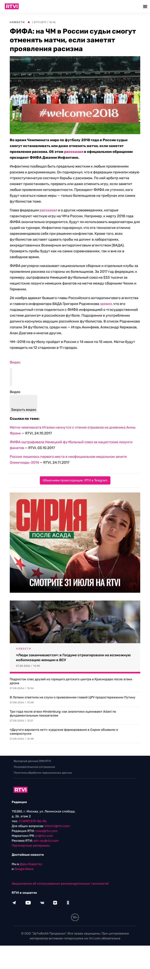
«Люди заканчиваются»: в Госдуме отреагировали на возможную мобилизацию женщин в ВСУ (73, 657)
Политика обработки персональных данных (43, 772)
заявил (106, 304)
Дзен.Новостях (31, 864)
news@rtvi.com (46, 831)
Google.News (23, 869)
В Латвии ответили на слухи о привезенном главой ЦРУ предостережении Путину (72, 697)
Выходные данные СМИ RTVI (32, 761)
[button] (145, 6)
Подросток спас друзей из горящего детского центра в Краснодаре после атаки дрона (71, 681)
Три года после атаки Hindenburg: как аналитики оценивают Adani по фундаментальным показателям (63, 713)
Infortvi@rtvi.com (57, 826)
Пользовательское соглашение (34, 767)
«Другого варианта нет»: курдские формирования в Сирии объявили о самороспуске (64, 731)
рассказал (73, 152)
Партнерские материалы (31, 845)
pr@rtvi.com (44, 836)
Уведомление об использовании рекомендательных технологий (60, 883)
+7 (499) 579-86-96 (32, 821)
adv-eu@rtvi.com (46, 840)
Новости (17, 22)
